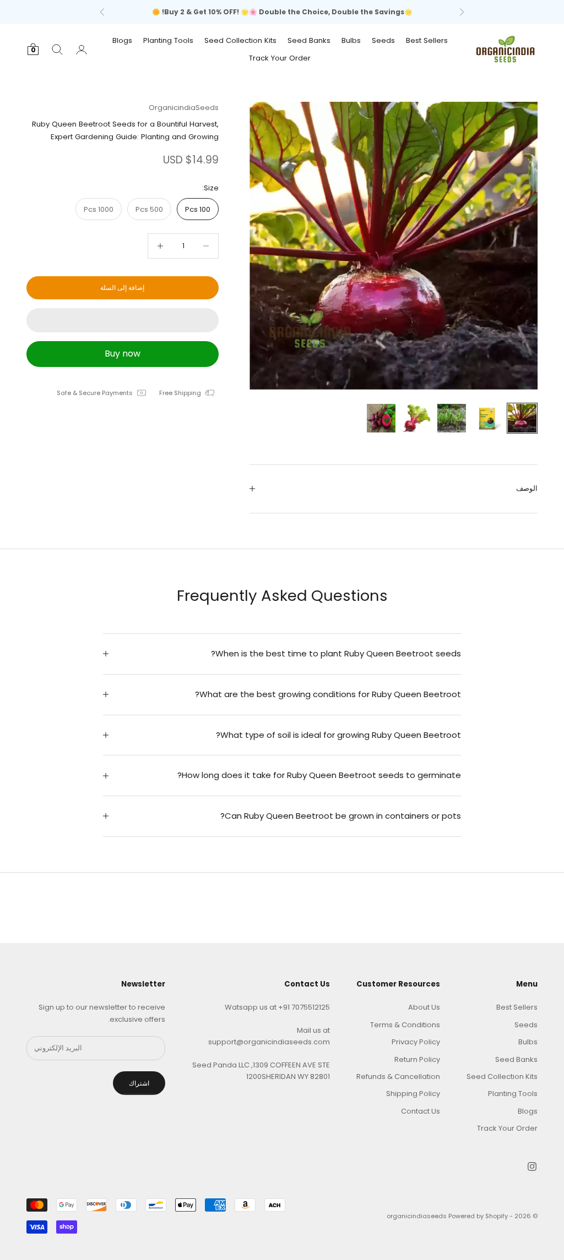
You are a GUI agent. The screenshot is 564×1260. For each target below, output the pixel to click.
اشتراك (139, 1083)
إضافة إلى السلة (122, 287)
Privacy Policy (416, 1042)
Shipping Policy (413, 1093)
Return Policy (417, 1059)
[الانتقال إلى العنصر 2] (486, 418)
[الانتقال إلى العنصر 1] (522, 418)
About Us (424, 1007)
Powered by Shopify (478, 1216)
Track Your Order (280, 58)
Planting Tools (168, 40)
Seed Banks (309, 40)
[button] (122, 320)
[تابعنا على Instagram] (532, 1166)
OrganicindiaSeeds (184, 107)
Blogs (122, 40)
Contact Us (420, 1111)
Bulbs (351, 40)
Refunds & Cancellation (398, 1076)
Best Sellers (427, 40)
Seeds (383, 40)
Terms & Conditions (405, 1025)
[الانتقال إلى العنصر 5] (381, 418)
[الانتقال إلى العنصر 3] (451, 418)
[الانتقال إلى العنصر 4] (416, 418)
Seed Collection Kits (240, 40)
